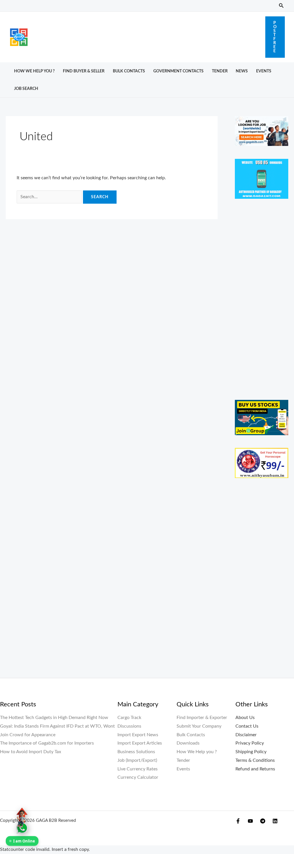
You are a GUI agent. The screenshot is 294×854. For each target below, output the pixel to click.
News (242, 71)
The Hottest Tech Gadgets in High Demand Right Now (54, 717)
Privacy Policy (249, 743)
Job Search (26, 88)
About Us (245, 717)
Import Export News (137, 734)
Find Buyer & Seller (84, 71)
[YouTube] (250, 821)
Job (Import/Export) (137, 760)
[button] (281, 6)
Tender (220, 71)
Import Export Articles (139, 743)
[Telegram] (262, 821)
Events (263, 71)
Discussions (129, 726)
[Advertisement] (146, 36)
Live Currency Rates (137, 769)
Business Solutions (136, 751)
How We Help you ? (34, 71)
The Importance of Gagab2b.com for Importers (47, 743)
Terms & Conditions (255, 760)
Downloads (188, 743)
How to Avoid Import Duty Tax (30, 751)
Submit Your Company (199, 726)
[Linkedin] (275, 821)
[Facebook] (238, 821)
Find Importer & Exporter (202, 717)
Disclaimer (246, 734)
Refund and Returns (255, 769)
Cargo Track (129, 717)
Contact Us (246, 726)
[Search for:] (50, 196)
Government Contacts (178, 71)
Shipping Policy (250, 751)
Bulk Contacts (129, 71)
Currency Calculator (137, 777)
